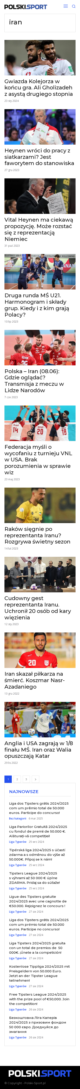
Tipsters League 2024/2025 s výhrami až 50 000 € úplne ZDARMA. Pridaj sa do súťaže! (34, 878)
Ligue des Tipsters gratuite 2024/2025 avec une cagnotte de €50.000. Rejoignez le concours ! (38, 901)
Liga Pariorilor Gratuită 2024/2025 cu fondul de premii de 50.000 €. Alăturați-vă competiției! (38, 831)
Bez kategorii (17, 818)
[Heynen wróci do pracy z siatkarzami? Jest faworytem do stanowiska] (40, 127)
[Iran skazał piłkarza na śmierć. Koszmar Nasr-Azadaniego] (40, 650)
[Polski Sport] (25, 7)
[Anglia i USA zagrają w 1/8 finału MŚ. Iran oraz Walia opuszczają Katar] (40, 719)
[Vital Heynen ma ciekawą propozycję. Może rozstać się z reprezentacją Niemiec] (40, 196)
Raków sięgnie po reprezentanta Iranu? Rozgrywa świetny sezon (37, 535)
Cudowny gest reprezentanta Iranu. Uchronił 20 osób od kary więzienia (37, 607)
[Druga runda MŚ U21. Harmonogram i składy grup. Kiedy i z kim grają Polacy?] (40, 271)
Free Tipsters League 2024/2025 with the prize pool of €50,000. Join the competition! (39, 999)
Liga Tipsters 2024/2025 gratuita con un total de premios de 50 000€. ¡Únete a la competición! (37, 948)
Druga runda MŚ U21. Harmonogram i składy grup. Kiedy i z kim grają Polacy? (36, 305)
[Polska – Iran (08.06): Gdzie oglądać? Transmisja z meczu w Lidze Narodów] (40, 347)
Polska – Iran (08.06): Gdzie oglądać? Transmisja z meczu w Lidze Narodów (34, 381)
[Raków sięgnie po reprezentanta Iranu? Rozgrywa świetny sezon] (40, 505)
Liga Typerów (17, 842)
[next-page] (35, 779)
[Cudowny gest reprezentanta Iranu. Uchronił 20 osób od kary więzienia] (40, 574)
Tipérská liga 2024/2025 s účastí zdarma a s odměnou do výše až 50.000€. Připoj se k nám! (37, 854)
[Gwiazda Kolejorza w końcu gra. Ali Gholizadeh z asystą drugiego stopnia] (40, 57)
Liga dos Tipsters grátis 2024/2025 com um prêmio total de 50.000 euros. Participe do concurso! (39, 808)
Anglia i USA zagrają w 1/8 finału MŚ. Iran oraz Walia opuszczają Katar (38, 749)
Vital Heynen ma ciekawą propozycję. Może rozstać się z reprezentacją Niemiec (38, 229)
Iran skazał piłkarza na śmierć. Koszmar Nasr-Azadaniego (34, 680)
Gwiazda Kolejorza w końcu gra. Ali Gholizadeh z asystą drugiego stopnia (38, 87)
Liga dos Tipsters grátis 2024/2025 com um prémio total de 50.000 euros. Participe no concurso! (39, 924)
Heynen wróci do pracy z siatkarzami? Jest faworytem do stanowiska (39, 157)
